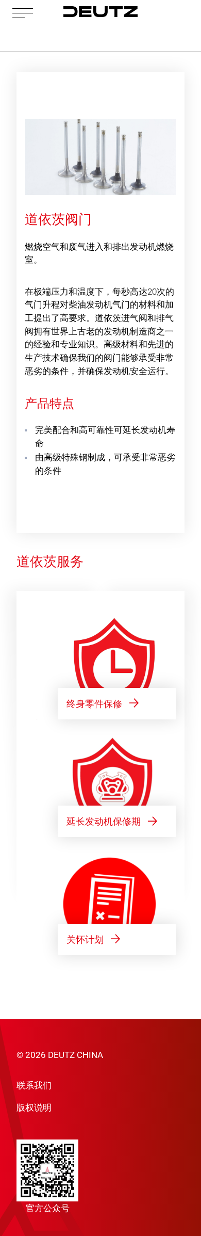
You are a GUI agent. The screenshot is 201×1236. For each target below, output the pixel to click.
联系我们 (34, 1085)
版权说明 (34, 1107)
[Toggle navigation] (22, 13)
